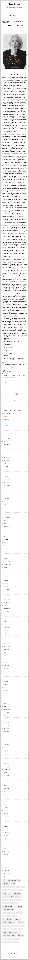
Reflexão (5, 922)
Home (5, 12)
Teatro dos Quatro (16, 932)
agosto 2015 (6, 744)
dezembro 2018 (7, 637)
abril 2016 (6, 719)
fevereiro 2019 (7, 630)
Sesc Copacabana (19, 925)
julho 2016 (6, 715)
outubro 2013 (6, 804)
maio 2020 (6, 583)
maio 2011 (6, 857)
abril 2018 (6, 662)
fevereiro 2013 (7, 813)
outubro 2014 (6, 772)
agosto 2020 (6, 573)
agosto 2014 (6, 775)
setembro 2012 (7, 823)
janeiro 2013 (6, 816)
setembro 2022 (7, 495)
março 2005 (6, 870)
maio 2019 (6, 621)
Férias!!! (5, 407)
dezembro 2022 (7, 485)
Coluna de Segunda (12, 370)
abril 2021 (6, 548)
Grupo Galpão (16, 903)
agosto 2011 (6, 854)
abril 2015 (6, 756)
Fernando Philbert (17, 899)
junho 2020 (6, 580)
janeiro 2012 (6, 838)
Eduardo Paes (6, 896)
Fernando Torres (21, 373)
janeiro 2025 (6, 441)
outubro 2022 (6, 492)
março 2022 (6, 514)
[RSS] (14, 956)
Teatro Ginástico (6, 935)
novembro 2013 (7, 801)
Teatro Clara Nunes (7, 932)
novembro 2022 (7, 488)
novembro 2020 (7, 564)
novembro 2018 (7, 640)
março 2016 (6, 722)
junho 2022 (6, 504)
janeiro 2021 (6, 558)
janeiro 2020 (6, 596)
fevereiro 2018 (7, 668)
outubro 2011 (6, 848)
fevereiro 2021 (7, 555)
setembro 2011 (7, 851)
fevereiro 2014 (7, 791)
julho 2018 (6, 652)
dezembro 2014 (7, 766)
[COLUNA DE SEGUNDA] (15, 28)
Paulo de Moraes (17, 919)
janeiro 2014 (6, 794)
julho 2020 (6, 577)
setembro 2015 (7, 741)
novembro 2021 (7, 526)
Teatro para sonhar (8, 404)
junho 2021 (6, 542)
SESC (13, 925)
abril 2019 (6, 624)
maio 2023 (6, 469)
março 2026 (6, 419)
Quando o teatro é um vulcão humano (12, 400)
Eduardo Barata (17, 893)
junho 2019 (6, 618)
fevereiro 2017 (7, 700)
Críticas (13, 12)
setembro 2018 (7, 646)
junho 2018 (6, 656)
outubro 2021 (6, 529)
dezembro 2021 (7, 523)
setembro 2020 (7, 570)
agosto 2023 (6, 460)
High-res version (14, 70)
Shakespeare (5, 929)
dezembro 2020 (7, 561)
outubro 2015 (6, 737)
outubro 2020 (6, 567)
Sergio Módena (6, 925)
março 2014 (6, 788)
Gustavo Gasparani (18, 906)
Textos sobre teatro (6, 371)
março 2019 (6, 627)
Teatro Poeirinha (6, 938)
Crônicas (10, 15)
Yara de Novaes (15, 942)
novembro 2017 (7, 678)
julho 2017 (6, 687)
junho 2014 (6, 778)
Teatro (17, 12)
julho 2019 (6, 614)
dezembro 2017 (7, 674)
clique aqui (13, 366)
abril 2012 (6, 829)
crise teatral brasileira (7, 890)
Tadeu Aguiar (13, 929)
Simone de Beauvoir (14, 376)
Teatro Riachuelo (6, 942)
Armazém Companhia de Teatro (14, 880)
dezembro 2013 (7, 797)
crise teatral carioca (18, 890)
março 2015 (6, 760)
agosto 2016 (6, 712)
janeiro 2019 (6, 633)
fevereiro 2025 (7, 438)
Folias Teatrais (14, 4)
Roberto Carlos (12, 922)
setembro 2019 (7, 608)
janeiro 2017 (6, 703)
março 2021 (6, 551)
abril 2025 (6, 432)
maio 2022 (6, 507)
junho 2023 (6, 466)
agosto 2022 (6, 498)
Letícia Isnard (6, 916)
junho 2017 (6, 690)
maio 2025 (6, 428)
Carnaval (23, 12)
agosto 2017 (6, 684)
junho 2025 (6, 425)
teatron (13, 935)
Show (6, 15)
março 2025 (6, 435)
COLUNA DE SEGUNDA (14, 26)
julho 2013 (6, 807)
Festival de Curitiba (7, 903)
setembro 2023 (7, 457)
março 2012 (6, 832)
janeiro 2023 (6, 482)
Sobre (9, 12)
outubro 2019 (6, 605)
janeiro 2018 (6, 671)
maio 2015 (6, 753)
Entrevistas (22, 15)
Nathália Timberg (7, 375)
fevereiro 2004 (7, 873)
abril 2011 (6, 860)
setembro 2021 (7, 532)
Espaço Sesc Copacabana (16, 896)
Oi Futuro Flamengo (7, 919)
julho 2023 (6, 463)
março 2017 (6, 696)
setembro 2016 (7, 709)
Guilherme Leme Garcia (7, 906)
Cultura (22, 370)
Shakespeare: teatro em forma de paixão (12, 410)
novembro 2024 (7, 447)
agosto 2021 (6, 536)
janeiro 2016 (6, 728)
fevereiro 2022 (7, 517)
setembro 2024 (7, 454)
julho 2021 (6, 539)
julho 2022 (6, 501)
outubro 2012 (6, 819)
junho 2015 (6, 750)
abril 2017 (6, 693)
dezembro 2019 (7, 599)
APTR (4, 880)
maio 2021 (6, 545)
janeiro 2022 (6, 520)
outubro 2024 (6, 451)
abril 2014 (6, 785)
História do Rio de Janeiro (8, 909)
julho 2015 (6, 747)
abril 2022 (6, 510)
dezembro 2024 (7, 444)
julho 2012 (6, 826)
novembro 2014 (7, 769)
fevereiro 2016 (7, 725)
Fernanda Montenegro (12, 373)
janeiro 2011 (6, 864)
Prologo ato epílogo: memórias (18, 375)
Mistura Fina (16, 15)
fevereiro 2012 (7, 835)
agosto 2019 (6, 611)
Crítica (4, 893)
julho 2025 (6, 422)
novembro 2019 (7, 602)
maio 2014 (6, 782)
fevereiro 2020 (7, 592)
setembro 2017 (7, 681)
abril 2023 (6, 473)
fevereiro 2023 (7, 479)
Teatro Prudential (15, 938)
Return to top (14, 951)
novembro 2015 (7, 734)
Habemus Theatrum (8, 413)
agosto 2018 (6, 649)
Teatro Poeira (20, 935)
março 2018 (6, 665)
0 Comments (7, 382)
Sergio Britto (6, 376)
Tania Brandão (14, 28)
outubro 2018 (6, 643)
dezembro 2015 (7, 731)
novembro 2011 (7, 845)
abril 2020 (6, 586)
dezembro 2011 (7, 842)
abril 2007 (6, 867)
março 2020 (6, 589)
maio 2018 (6, 659)
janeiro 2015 (6, 763)
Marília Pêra (13, 916)
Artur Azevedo (6, 883)
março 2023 (6, 476)
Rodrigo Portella (21, 922)
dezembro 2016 (7, 706)
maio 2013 (6, 810)
